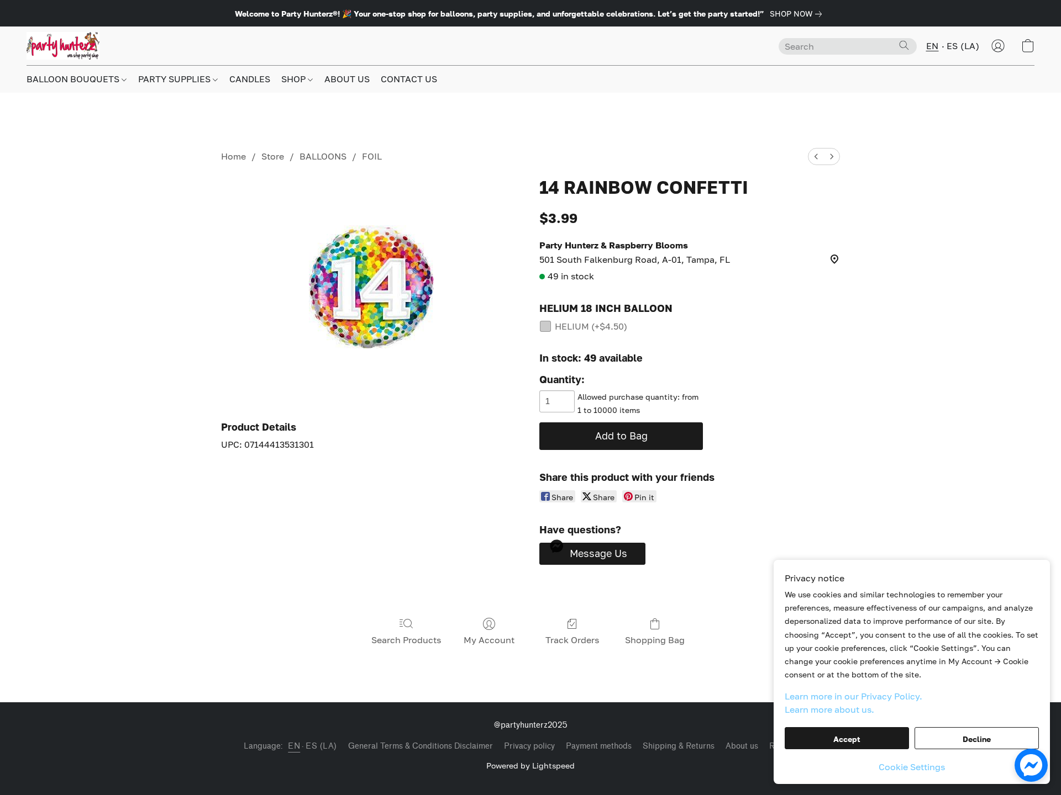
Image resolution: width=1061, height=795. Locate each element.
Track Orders (572, 639)
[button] (63, 46)
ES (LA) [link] (321, 746)
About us (742, 746)
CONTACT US (409, 78)
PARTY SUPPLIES (175, 78)
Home (233, 156)
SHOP (294, 78)
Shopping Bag (655, 639)
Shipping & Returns (679, 746)
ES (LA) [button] (963, 45)
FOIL (372, 156)
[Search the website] (904, 45)
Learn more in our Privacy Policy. (853, 696)
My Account (489, 639)
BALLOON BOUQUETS (74, 78)
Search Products (406, 639)
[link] (798, 13)
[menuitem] (816, 157)
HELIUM (591, 326)
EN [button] (932, 45)
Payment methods (599, 746)
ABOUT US (347, 78)
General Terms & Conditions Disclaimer (420, 746)
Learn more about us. (829, 709)
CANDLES (249, 78)
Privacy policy (529, 746)
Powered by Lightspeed (530, 765)
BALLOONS (323, 156)
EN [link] (294, 746)
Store (272, 156)
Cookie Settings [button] (912, 766)
